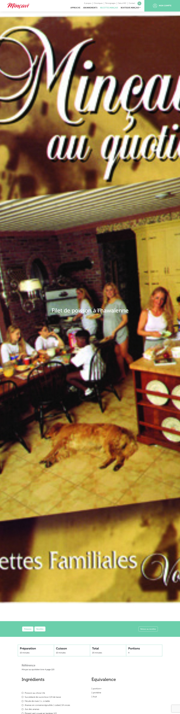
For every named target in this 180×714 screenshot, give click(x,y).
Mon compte (164, 6)
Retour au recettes (148, 629)
